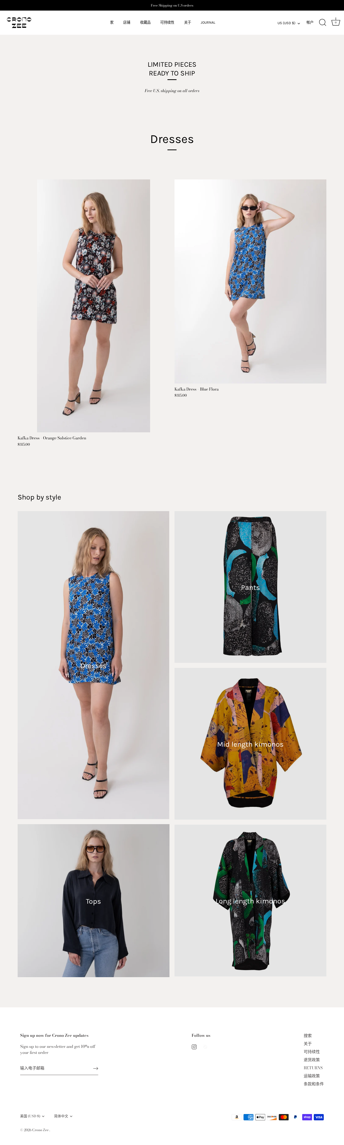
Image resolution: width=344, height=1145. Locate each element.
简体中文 (61, 1116)
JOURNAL (208, 22)
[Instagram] (194, 1046)
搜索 (308, 1036)
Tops (93, 901)
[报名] (95, 1068)
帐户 (310, 22)
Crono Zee (40, 1129)
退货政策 (312, 1060)
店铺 (126, 22)
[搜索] (322, 22)
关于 (187, 22)
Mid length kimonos (250, 744)
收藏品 (145, 22)
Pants (250, 587)
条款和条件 (314, 1084)
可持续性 (167, 22)
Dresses (93, 666)
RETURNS (313, 1068)
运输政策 (312, 1076)
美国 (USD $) (30, 1116)
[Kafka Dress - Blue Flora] (250, 281)
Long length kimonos (250, 901)
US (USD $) (286, 23)
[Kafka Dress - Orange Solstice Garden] (93, 305)
